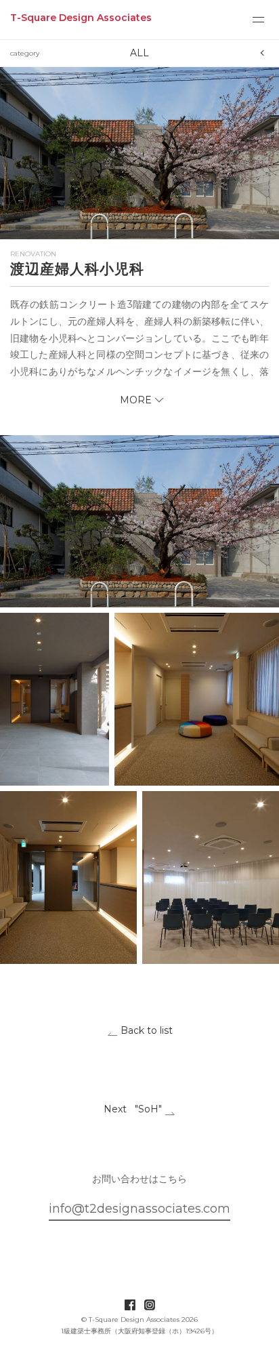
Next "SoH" (134, 1109)
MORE (136, 400)
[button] (139, 152)
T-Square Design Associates (81, 18)
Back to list (145, 1030)
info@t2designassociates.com (139, 1208)
